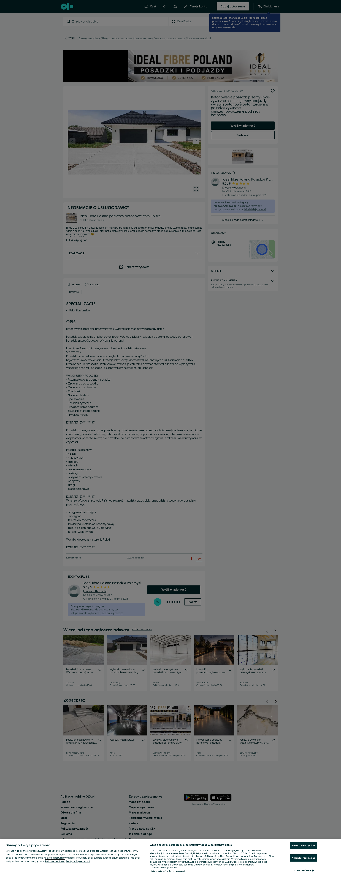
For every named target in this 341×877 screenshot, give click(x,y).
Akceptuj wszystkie (303, 845)
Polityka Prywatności (78, 861)
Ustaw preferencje (303, 870)
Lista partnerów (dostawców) (167, 871)
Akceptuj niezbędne (303, 857)
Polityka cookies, (55, 861)
